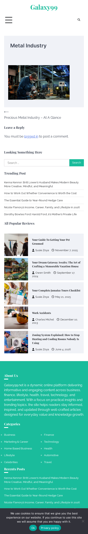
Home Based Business (18, 448)
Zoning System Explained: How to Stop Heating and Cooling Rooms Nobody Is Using (56, 339)
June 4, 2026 (63, 349)
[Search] (79, 20)
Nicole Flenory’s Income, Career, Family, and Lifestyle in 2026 (42, 207)
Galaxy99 (44, 7)
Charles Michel (44, 319)
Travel (48, 462)
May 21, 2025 (63, 296)
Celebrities (11, 462)
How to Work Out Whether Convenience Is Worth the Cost (40, 193)
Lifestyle (9, 455)
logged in (31, 136)
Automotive (51, 455)
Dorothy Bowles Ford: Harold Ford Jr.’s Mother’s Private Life (40, 214)
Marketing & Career (16, 441)
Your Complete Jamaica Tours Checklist (56, 290)
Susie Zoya (42, 250)
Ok (33, 528)
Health (48, 448)
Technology (51, 441)
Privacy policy (50, 528)
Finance (49, 434)
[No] (83, 521)
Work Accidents (41, 313)
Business (9, 434)
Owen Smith (43, 272)
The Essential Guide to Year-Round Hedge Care (33, 200)
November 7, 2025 (66, 250)
